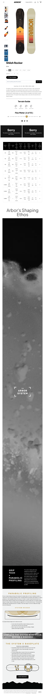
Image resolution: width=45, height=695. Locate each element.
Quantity (8, 73)
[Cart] (40, 2)
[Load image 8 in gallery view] (6, 52)
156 (13, 70)
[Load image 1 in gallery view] (6, 9)
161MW (24, 70)
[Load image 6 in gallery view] (6, 40)
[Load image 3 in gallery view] (6, 21)
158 (20, 70)
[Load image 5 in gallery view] (6, 34)
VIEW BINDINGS (22, 676)
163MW (28, 70)
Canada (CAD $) (29, 2)
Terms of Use (34, 692)
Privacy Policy (28, 692)
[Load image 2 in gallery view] (6, 15)
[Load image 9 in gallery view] (6, 58)
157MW (16, 70)
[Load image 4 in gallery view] (6, 28)
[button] (3, 2)
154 (9, 70)
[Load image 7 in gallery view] (6, 46)
